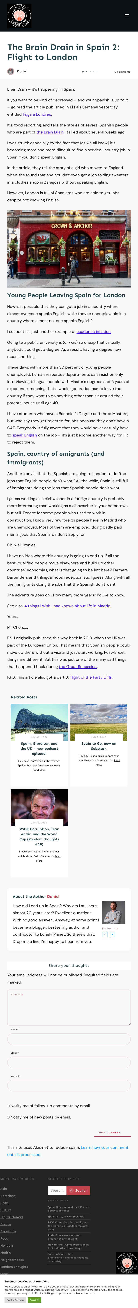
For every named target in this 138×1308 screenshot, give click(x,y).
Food (4, 1238)
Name (15, 1029)
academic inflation (94, 331)
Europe (5, 1224)
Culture (5, 1210)
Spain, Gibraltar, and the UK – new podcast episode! (39, 748)
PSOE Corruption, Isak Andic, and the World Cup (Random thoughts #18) (68, 1226)
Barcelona (8, 1196)
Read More (39, 770)
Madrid (5, 1252)
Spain (4, 1274)
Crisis (4, 1203)
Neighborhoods (12, 1260)
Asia (3, 1189)
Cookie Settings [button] (15, 1300)
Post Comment (109, 1132)
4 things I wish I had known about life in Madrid (67, 606)
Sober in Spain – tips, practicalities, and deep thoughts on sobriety (68, 1258)
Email (15, 1052)
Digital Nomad (11, 1217)
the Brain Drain (50, 132)
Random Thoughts (14, 1267)
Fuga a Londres (37, 114)
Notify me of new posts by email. (41, 1117)
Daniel (53, 896)
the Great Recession (78, 666)
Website (15, 1076)
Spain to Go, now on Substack (66, 1216)
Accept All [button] (34, 1300)
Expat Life (8, 1231)
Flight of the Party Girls (91, 677)
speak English (24, 435)
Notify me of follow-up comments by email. (51, 1105)
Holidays (7, 1245)
